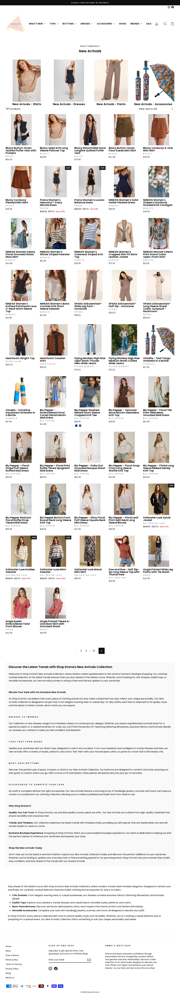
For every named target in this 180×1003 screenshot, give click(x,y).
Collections (93, 46)
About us (10, 977)
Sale (148, 23)
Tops (53, 23)
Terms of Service (14, 964)
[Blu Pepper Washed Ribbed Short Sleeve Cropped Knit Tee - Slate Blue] (76, 425)
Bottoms (68, 23)
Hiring (8, 973)
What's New (36, 23)
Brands (135, 23)
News (8, 951)
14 (94, 650)
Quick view (21, 142)
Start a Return (12, 955)
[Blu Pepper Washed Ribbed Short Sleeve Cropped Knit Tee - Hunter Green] (80, 425)
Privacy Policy (12, 968)
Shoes (122, 23)
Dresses (86, 23)
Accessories (105, 23)
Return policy (12, 959)
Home (83, 46)
